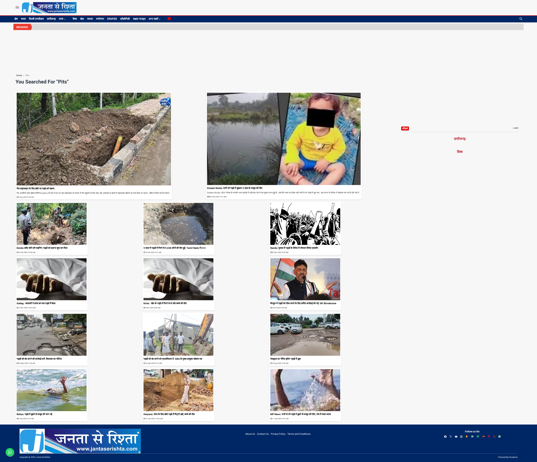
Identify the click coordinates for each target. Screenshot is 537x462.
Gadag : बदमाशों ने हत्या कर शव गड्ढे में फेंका (36, 303)
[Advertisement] (268, 51)
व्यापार (90, 18)
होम (16, 18)
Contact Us (263, 433)
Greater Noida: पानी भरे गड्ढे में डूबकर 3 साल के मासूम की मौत (234, 188)
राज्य (61, 18)
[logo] (49, 7)
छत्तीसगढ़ (51, 18)
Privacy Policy (278, 433)
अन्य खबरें (153, 18)
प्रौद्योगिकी (125, 18)
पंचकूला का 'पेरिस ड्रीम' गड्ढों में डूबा (285, 358)
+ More (515, 128)
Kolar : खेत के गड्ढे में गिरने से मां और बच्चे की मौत (165, 303)
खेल (82, 18)
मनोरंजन (100, 18)
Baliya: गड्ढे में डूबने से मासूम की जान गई (34, 414)
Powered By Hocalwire (508, 457)
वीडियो (405, 128)
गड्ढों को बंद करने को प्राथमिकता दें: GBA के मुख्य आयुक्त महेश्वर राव (172, 358)
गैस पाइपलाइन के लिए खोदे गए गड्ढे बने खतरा (35, 188)
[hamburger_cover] (17, 7)
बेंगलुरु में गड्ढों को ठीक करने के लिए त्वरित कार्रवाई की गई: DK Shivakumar (303, 303)
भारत (23, 18)
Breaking (22, 27)
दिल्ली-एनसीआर (36, 18)
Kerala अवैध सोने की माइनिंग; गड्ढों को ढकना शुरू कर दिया (42, 248)
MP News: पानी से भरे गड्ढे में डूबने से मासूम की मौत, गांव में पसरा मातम (300, 414)
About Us (250, 433)
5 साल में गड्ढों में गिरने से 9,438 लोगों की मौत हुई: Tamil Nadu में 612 (174, 248)
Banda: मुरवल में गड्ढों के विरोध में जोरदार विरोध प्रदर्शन (294, 248)
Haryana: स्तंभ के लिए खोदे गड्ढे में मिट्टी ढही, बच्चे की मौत (169, 414)
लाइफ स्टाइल (139, 18)
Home (19, 75)
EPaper (112, 18)
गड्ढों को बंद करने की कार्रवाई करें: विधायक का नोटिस (39, 358)
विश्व (75, 18)
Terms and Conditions (299, 433)
